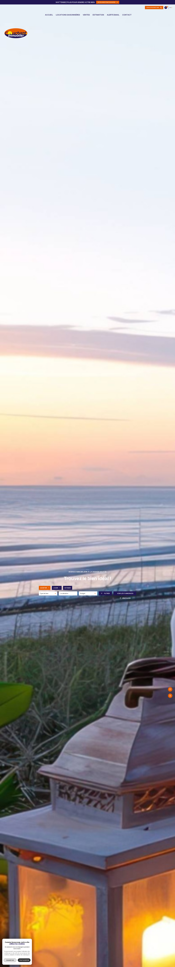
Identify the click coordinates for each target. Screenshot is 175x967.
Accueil (49, 15)
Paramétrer (10, 960)
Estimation (98, 15)
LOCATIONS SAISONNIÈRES (68, 15)
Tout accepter (24, 960)
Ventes (86, 15)
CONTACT (127, 15)
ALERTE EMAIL (113, 15)
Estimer (68, 588)
